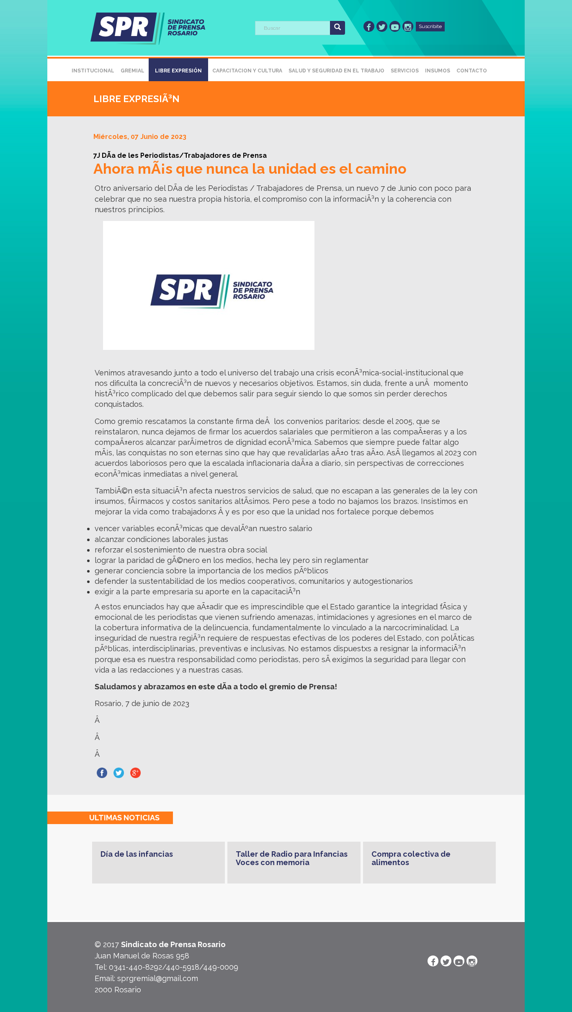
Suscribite (430, 26)
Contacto (471, 71)
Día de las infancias (136, 854)
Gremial (132, 71)
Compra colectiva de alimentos (411, 858)
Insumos (437, 71)
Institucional (93, 71)
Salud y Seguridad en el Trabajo (336, 71)
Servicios (405, 71)
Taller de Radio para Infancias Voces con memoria (292, 858)
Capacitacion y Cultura (247, 71)
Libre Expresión (178, 71)
